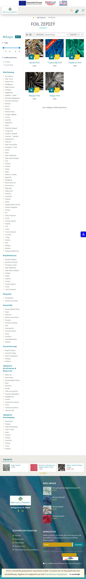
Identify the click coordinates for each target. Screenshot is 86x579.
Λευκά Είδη (7, 305)
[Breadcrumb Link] (33, 18)
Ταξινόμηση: (40, 34)
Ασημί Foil (55, 95)
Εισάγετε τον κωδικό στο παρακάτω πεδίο (51, 556)
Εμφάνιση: (74, 34)
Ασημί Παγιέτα (16, 465)
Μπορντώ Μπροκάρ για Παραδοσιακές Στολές (46, 466)
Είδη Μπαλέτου (9, 255)
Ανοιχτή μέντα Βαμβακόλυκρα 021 (66, 488)
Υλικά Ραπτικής (10, 346)
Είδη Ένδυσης (41, 17)
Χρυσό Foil (34, 62)
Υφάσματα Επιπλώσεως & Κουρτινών (9, 368)
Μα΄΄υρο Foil (34, 95)
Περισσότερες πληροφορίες (56, 574)
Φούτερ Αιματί (58, 516)
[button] (40, 473)
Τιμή (6, 43)
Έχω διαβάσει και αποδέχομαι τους (63, 563)
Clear (18, 37)
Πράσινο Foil (75, 62)
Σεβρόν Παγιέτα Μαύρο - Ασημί (74, 466)
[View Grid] (27, 35)
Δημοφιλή (7, 459)
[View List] (30, 35)
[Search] (71, 10)
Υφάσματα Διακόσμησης (9, 416)
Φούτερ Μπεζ (57, 507)
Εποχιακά (7, 294)
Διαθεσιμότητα (10, 57)
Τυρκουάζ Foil (54, 62)
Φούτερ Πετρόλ (58, 497)
